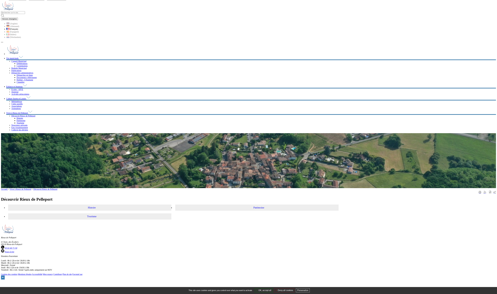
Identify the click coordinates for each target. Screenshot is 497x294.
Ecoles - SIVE (17, 89)
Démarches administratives (22, 73)
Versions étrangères (9, 19)
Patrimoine (21, 120)
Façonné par (77, 274)
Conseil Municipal (18, 61)
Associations (16, 106)
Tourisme (20, 123)
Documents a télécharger (27, 77)
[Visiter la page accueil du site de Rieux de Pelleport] (8, 10)
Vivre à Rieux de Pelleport (20, 189)
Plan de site (67, 274)
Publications (16, 70)
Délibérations (22, 63)
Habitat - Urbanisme (25, 80)
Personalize (302, 290)
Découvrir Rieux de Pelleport (23, 116)
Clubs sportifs (17, 104)
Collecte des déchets (19, 130)
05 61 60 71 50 (11, 248)
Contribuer (57, 274)
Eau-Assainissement (19, 127)
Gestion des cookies (9, 274)
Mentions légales (25, 274)
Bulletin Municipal (19, 68)
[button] (490, 192)
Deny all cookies (285, 290)
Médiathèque (16, 101)
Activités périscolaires (20, 94)
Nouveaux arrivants (19, 125)
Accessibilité (37, 274)
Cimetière (20, 82)
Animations (16, 108)
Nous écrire (9, 252)
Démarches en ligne (25, 75)
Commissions (22, 66)
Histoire (20, 118)
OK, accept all (264, 290)
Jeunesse (15, 92)
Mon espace (48, 274)
